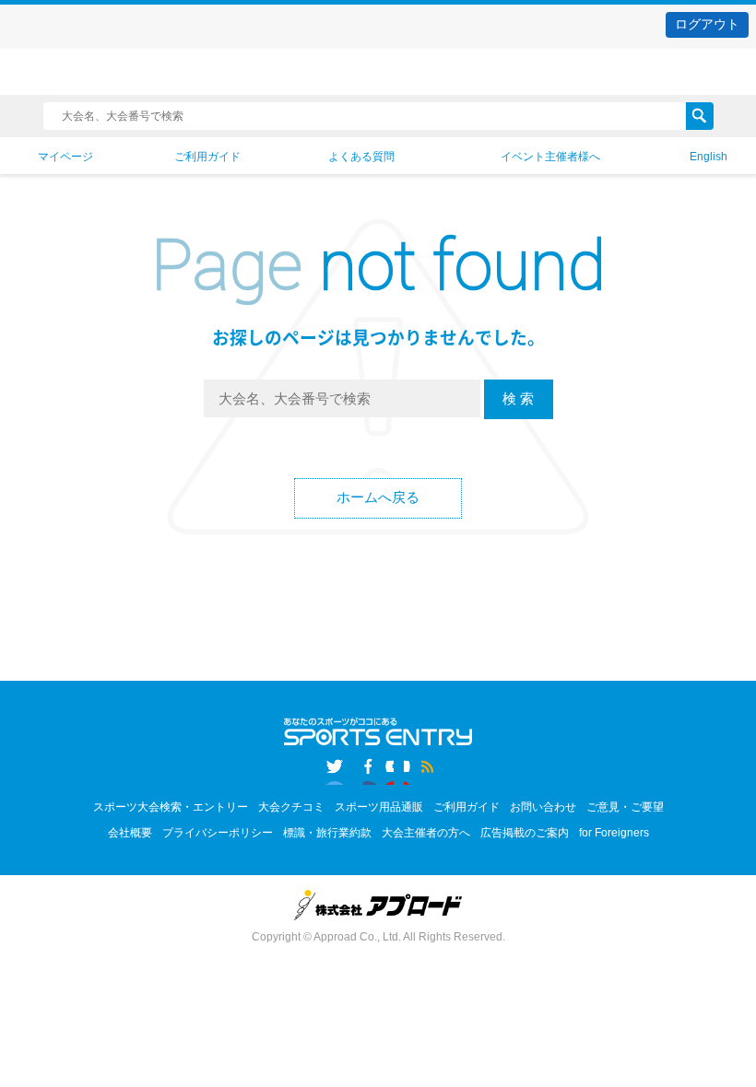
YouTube (419, 769)
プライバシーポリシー (217, 832)
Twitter (338, 769)
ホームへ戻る (378, 497)
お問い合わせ (543, 807)
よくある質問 (361, 156)
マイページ (65, 156)
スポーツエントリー (378, 72)
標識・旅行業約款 (327, 832)
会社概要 (130, 832)
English (708, 156)
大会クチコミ (291, 807)
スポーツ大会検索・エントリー (170, 807)
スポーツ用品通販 (379, 807)
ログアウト (707, 24)
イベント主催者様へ (550, 156)
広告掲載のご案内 (524, 832)
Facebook (378, 769)
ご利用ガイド (207, 156)
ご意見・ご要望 (625, 807)
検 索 (518, 398)
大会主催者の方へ (426, 832)
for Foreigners (614, 832)
